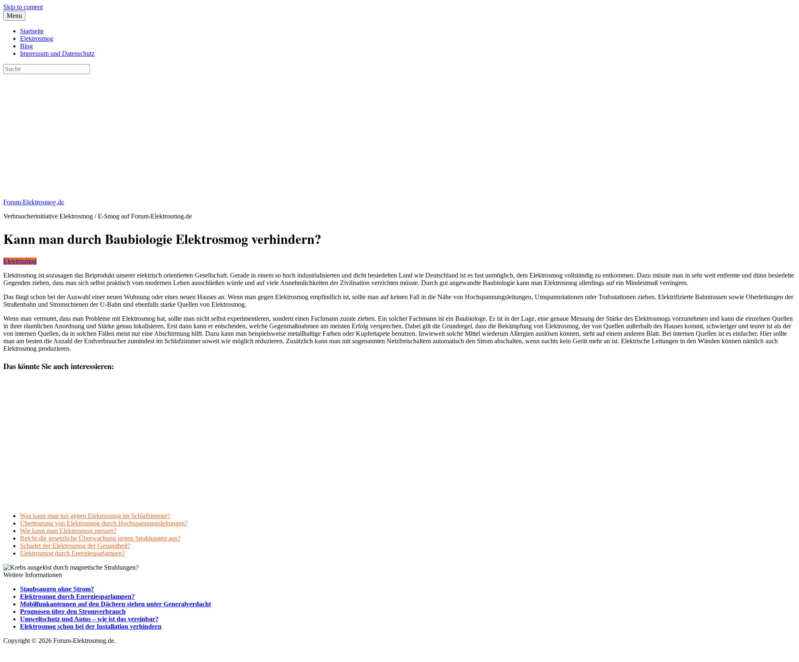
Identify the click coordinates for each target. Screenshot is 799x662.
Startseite (32, 31)
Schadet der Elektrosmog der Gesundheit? (75, 545)
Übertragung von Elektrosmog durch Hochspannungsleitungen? (104, 523)
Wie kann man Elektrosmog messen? (68, 530)
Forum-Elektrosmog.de (33, 201)
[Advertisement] (253, 132)
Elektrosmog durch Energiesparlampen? (72, 553)
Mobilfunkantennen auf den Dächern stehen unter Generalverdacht (115, 603)
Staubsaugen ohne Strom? (57, 589)
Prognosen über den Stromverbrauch (73, 611)
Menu (14, 15)
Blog (26, 46)
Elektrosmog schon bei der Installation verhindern (90, 626)
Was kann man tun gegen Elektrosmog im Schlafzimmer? (95, 515)
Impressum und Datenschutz (57, 53)
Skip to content (23, 6)
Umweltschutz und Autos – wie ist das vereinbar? (89, 618)
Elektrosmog (36, 38)
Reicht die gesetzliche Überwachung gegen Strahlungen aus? (100, 538)
